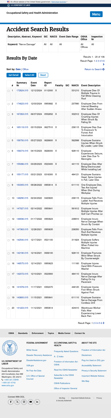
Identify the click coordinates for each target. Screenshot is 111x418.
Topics (51, 333)
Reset (43, 75)
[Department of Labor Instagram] (24, 402)
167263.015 (22, 114)
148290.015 (22, 198)
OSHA (11, 333)
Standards (23, 333)
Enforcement (38, 333)
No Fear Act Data (33, 370)
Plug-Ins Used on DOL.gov (93, 360)
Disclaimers (87, 355)
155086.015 (22, 163)
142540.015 (22, 239)
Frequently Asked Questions (66, 351)
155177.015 (22, 174)
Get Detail (14, 75)
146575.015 (22, 263)
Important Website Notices (93, 375)
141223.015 (22, 307)
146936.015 (22, 218)
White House (31, 350)
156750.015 (22, 140)
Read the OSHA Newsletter (65, 369)
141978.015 (22, 286)
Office (25, 69)
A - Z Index (58, 356)
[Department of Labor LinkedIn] (37, 402)
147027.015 (22, 208)
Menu (96, 14)
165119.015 (22, 127)
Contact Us (80, 333)
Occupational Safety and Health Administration (32, 12)
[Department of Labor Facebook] (11, 402)
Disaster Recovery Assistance (39, 355)
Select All (29, 75)
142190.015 (22, 252)
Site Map (85, 381)
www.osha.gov (8, 385)
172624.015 (22, 90)
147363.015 (22, 229)
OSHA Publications (62, 383)
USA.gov (30, 365)
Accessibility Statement (91, 365)
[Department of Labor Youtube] (30, 402)
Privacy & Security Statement (94, 370)
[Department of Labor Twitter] (17, 402)
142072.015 (22, 273)
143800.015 (22, 297)
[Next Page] (104, 64)
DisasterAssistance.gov (36, 360)
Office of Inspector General (65, 388)
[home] (10, 347)
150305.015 (22, 184)
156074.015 (22, 150)
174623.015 (22, 103)
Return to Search (93, 69)
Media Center (64, 333)
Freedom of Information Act (93, 350)
